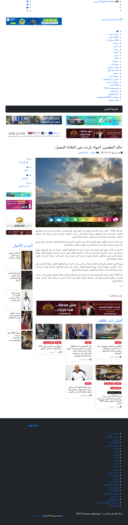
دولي (116, 55)
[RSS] (27, 10)
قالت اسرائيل (112, 70)
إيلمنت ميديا (38, 515)
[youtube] (27, 7)
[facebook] (27, 1)
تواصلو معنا (113, 10)
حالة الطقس (113, 94)
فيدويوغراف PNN (111, 88)
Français (112, 1)
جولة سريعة (113, 34)
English (103, 1)
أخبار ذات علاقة (110, 320)
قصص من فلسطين (110, 79)
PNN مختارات (112, 40)
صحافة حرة (113, 76)
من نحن (115, 7)
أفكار (116, 58)
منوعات (115, 61)
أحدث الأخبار (22, 245)
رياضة (116, 49)
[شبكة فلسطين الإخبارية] (111, 18)
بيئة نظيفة (114, 91)
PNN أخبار (114, 85)
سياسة (115, 73)
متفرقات (114, 64)
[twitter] (27, 4)
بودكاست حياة (112, 82)
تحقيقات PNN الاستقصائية (107, 97)
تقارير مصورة (112, 67)
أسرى (116, 46)
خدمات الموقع (112, 4)
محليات (115, 43)
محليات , (92, 152)
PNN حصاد (113, 37)
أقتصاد (115, 52)
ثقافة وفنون (113, 100)
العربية (97, 1)
